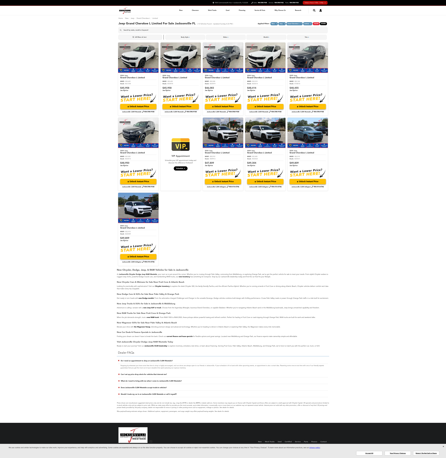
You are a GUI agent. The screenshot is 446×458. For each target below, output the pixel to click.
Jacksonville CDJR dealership (155, 346)
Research (298, 10)
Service (298, 442)
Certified (288, 442)
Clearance (195, 10)
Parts (306, 442)
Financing (242, 10)
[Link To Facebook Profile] (151, 441)
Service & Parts (260, 10)
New (181, 10)
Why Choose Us (280, 10)
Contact (323, 442)
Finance (314, 442)
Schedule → (180, 168)
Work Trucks (212, 10)
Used (227, 10)
